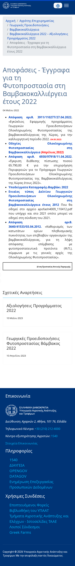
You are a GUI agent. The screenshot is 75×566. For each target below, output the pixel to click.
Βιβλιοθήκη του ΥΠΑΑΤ (29, 510)
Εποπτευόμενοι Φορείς (29, 505)
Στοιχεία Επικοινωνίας (21, 443)
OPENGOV (18, 470)
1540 (54, 436)
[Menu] (66, 5)
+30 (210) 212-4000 (47, 429)
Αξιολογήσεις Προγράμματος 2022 (34, 308)
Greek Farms (20, 532)
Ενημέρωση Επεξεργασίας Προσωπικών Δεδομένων (31, 484)
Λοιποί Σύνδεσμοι (24, 526)
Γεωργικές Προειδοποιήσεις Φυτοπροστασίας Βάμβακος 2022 (33, 343)
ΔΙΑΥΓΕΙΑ (17, 465)
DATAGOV (17, 476)
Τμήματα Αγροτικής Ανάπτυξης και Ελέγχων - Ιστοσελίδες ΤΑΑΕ (39, 519)
